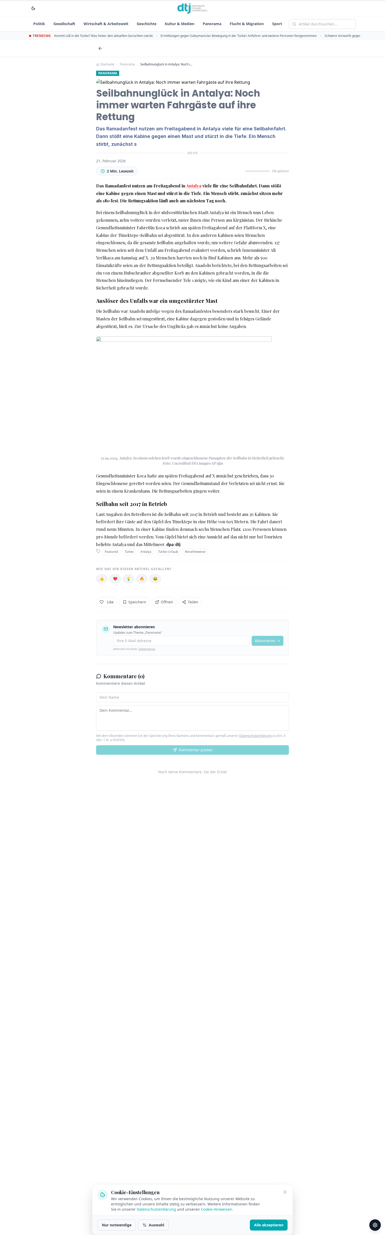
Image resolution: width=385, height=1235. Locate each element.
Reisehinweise (195, 551)
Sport (277, 23)
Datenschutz (147, 649)
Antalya (193, 185)
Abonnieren (265, 640)
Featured (111, 551)
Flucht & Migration (247, 23)
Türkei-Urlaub (168, 551)
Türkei (129, 551)
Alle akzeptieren (268, 1224)
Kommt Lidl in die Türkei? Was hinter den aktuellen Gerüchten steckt (103, 36)
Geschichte (146, 23)
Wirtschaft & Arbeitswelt (106, 23)
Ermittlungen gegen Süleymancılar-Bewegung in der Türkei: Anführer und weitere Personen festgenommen (239, 36)
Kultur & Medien (179, 23)
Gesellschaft (64, 23)
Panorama (212, 23)
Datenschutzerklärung (255, 735)
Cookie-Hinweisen (216, 1209)
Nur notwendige (116, 1224)
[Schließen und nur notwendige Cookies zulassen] (285, 1192)
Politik (39, 23)
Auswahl (156, 1224)
